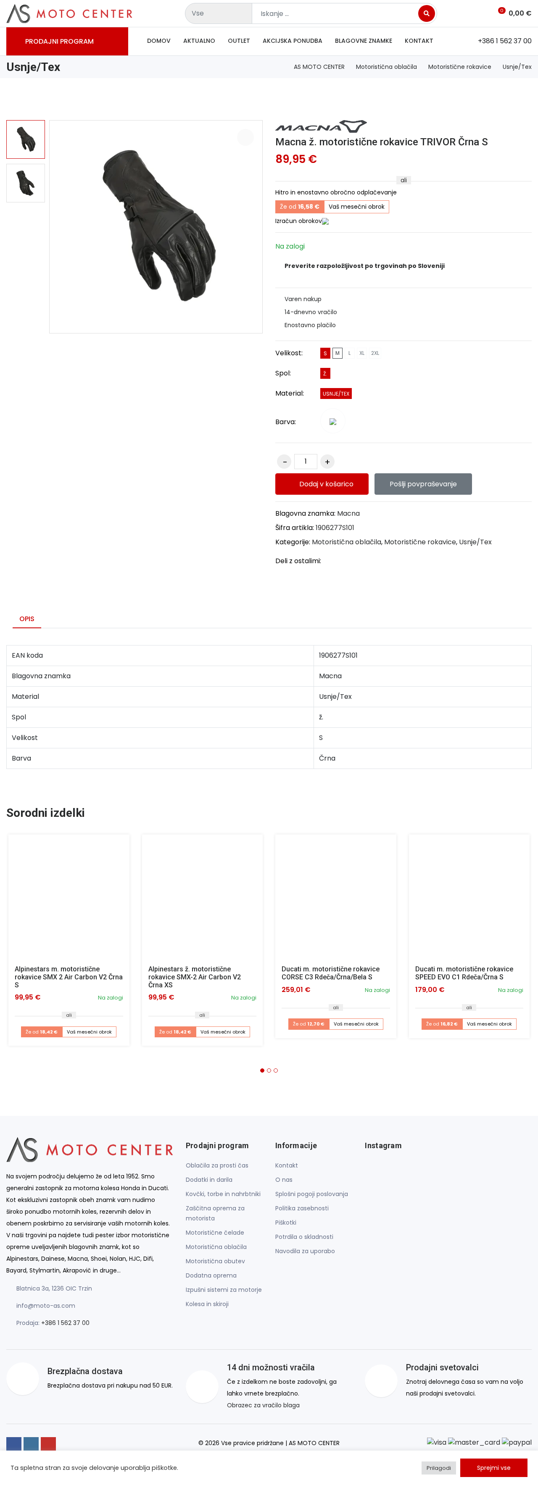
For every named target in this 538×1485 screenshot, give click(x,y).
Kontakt (419, 41)
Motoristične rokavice (459, 67)
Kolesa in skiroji (207, 1304)
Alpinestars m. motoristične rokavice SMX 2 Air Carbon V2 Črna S (69, 977)
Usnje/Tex (517, 67)
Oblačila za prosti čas (217, 1165)
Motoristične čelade (215, 1232)
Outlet (239, 41)
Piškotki (285, 1222)
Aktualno (199, 41)
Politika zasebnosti (302, 1208)
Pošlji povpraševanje (423, 484)
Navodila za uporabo (305, 1251)
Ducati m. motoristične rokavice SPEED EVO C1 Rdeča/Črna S (464, 973)
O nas (284, 1179)
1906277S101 (335, 528)
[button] (262, 1070)
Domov (159, 41)
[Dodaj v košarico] (68, 894)
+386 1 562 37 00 (65, 1323)
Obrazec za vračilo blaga (263, 1405)
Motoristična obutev (215, 1261)
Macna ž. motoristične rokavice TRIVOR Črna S (381, 142)
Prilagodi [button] (439, 1468)
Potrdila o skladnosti (304, 1237)
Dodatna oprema (211, 1275)
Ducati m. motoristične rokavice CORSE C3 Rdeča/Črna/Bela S (331, 973)
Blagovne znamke (363, 41)
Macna (348, 513)
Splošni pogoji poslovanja (311, 1194)
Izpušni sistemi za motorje (224, 1290)
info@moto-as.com (45, 1305)
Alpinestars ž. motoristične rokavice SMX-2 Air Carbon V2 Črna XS (194, 977)
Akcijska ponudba (292, 41)
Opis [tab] (26, 619)
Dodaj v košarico (325, 484)
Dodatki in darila (209, 1179)
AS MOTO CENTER (319, 67)
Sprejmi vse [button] (494, 1468)
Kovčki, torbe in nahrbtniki (223, 1194)
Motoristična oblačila (386, 67)
